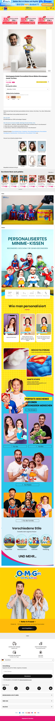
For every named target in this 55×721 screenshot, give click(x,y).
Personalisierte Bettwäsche (34, 131)
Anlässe (5, 706)
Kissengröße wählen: (11, 86)
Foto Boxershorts (21, 133)
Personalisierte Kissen (17, 131)
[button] (1, 179)
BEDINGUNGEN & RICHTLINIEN (11, 695)
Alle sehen (50, 172)
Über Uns (5, 701)
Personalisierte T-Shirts (31, 133)
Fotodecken (24, 131)
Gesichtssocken (13, 133)
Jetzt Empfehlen (27, 628)
